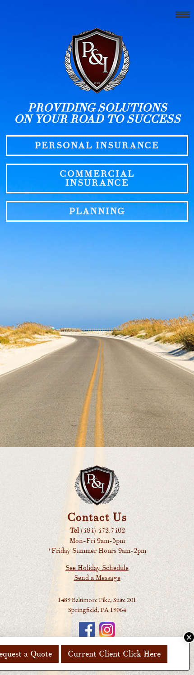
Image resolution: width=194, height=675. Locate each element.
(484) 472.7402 (103, 530)
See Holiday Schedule (97, 568)
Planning (97, 211)
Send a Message (97, 578)
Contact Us (97, 517)
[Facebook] (87, 630)
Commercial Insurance (97, 178)
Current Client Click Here (114, 654)
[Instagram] (107, 630)
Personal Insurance (97, 145)
